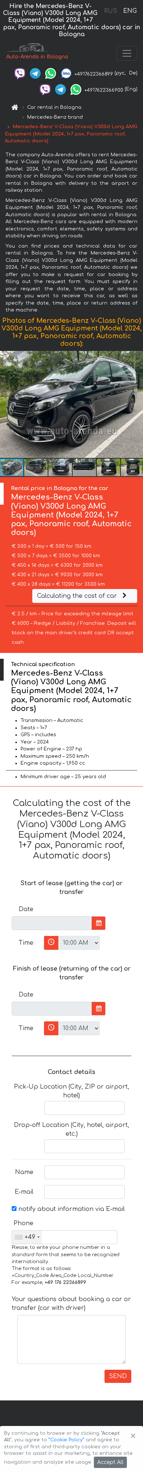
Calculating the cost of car (78, 596)
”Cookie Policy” (66, 1439)
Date (26, 909)
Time (26, 943)
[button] (136, 404)
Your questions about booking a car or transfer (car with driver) (71, 1303)
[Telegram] (35, 73)
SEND (118, 1376)
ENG (129, 11)
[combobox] (27, 1237)
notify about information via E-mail (70, 1209)
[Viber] (20, 73)
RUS (110, 11)
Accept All (110, 1462)
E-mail (24, 1192)
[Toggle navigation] (127, 53)
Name (24, 1172)
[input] (52, 923)
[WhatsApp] (51, 73)
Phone (23, 1223)
